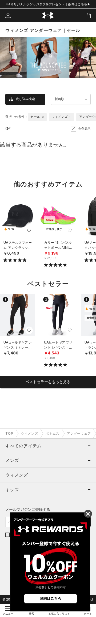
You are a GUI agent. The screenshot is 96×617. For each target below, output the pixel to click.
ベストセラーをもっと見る (48, 382)
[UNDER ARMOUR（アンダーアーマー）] (48, 15)
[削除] (43, 117)
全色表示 (84, 128)
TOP (9, 433)
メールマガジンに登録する (27, 509)
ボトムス (52, 433)
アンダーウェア (79, 433)
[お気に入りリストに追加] (29, 230)
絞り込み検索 (25, 99)
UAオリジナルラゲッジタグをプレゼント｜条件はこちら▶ (48, 4)
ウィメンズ (29, 433)
